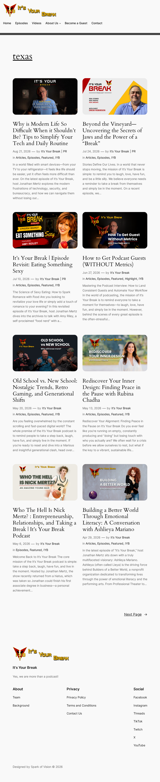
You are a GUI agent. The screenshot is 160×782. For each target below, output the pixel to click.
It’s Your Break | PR (54, 151)
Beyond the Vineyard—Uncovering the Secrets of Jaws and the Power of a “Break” (112, 134)
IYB (57, 157)
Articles (21, 157)
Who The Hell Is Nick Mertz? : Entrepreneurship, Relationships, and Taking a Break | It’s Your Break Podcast (44, 523)
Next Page (135, 614)
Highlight (131, 278)
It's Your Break (25, 667)
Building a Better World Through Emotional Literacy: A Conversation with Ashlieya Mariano (111, 520)
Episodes (34, 157)
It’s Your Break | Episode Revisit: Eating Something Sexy (42, 264)
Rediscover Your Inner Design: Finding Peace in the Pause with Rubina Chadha (111, 390)
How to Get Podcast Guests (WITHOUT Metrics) (114, 261)
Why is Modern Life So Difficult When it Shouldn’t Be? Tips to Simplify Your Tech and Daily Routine (44, 134)
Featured (47, 157)
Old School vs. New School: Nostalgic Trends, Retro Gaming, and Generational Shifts (45, 390)
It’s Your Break (120, 272)
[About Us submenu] (60, 23)
